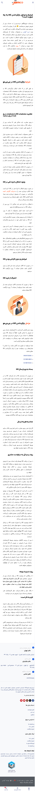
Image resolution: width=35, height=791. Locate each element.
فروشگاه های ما (30, 743)
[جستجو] (2, 2)
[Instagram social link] (27, 700)
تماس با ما (31, 726)
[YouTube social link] (24, 700)
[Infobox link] (17, 649)
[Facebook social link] (33, 700)
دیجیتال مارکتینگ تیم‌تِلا (26, 782)
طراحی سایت (29, 780)
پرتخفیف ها (31, 724)
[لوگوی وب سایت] (17, 2)
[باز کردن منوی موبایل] (33, 2)
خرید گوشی (26, 32)
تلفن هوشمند (31, 710)
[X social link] (30, 700)
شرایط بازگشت (30, 729)
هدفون (32, 715)
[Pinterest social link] (21, 700)
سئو (22, 780)
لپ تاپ (32, 712)
